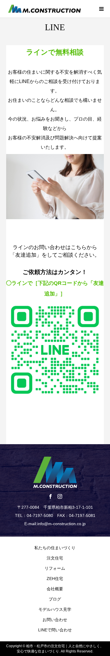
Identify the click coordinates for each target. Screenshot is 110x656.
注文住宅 (55, 558)
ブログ (55, 599)
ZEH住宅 (55, 578)
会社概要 (55, 588)
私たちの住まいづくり (54, 547)
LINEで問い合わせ (55, 630)
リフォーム (55, 568)
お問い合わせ (55, 619)
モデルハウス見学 (54, 609)
